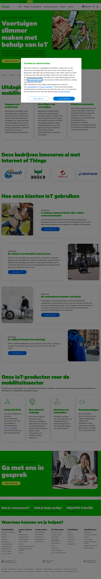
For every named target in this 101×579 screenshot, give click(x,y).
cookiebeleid (32, 87)
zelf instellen (65, 92)
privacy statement (46, 87)
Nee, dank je (38, 99)
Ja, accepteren (64, 99)
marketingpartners (35, 80)
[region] (51, 80)
